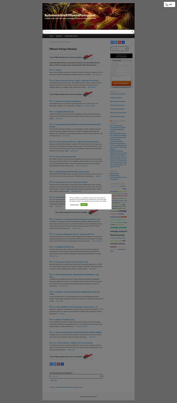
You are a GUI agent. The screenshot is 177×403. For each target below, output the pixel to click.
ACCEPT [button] (84, 204)
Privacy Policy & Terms (71, 36)
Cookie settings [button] (74, 204)
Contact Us (59, 36)
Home (51, 36)
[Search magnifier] (132, 31)
